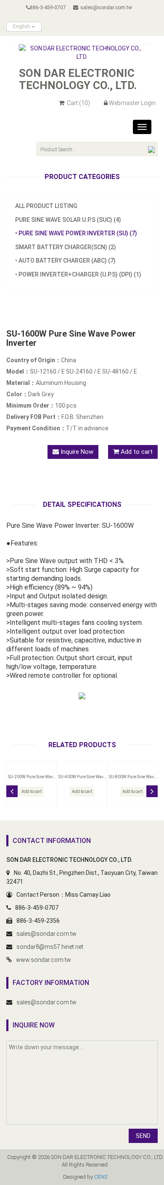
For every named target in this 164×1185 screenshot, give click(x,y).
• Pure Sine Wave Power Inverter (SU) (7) (76, 233)
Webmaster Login (132, 103)
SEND (143, 1135)
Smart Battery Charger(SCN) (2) (65, 247)
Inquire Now (76, 452)
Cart (78, 103)
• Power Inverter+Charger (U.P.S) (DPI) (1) (78, 274)
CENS (100, 1177)
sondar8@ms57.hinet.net (49, 946)
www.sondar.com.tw (43, 959)
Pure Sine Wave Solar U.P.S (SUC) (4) (68, 219)
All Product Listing (46, 206)
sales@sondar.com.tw (106, 8)
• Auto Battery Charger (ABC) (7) (65, 260)
